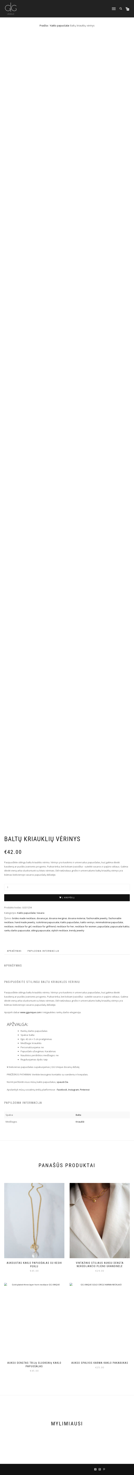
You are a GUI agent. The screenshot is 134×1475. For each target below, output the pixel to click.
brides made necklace (24, 918)
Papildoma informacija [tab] (43, 951)
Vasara (40, 912)
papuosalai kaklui (119, 926)
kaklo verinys (87, 922)
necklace (9, 926)
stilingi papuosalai (40, 930)
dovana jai (42, 918)
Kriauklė (80, 1121)
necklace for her (65, 926)
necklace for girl (23, 926)
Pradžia (43, 25)
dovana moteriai (76, 918)
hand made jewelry (25, 922)
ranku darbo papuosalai (17, 930)
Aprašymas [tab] (14, 951)
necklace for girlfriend (44, 926)
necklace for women (85, 926)
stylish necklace (59, 930)
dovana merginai (58, 918)
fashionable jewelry (96, 918)
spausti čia (62, 1082)
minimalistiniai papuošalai (109, 922)
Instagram (73, 1089)
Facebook (62, 1089)
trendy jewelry (76, 930)
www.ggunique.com (30, 1012)
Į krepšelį (68, 897)
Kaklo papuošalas (69, 922)
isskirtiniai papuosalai (47, 922)
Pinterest (85, 1089)
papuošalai (103, 926)
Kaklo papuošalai (59, 25)
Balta (78, 1114)
